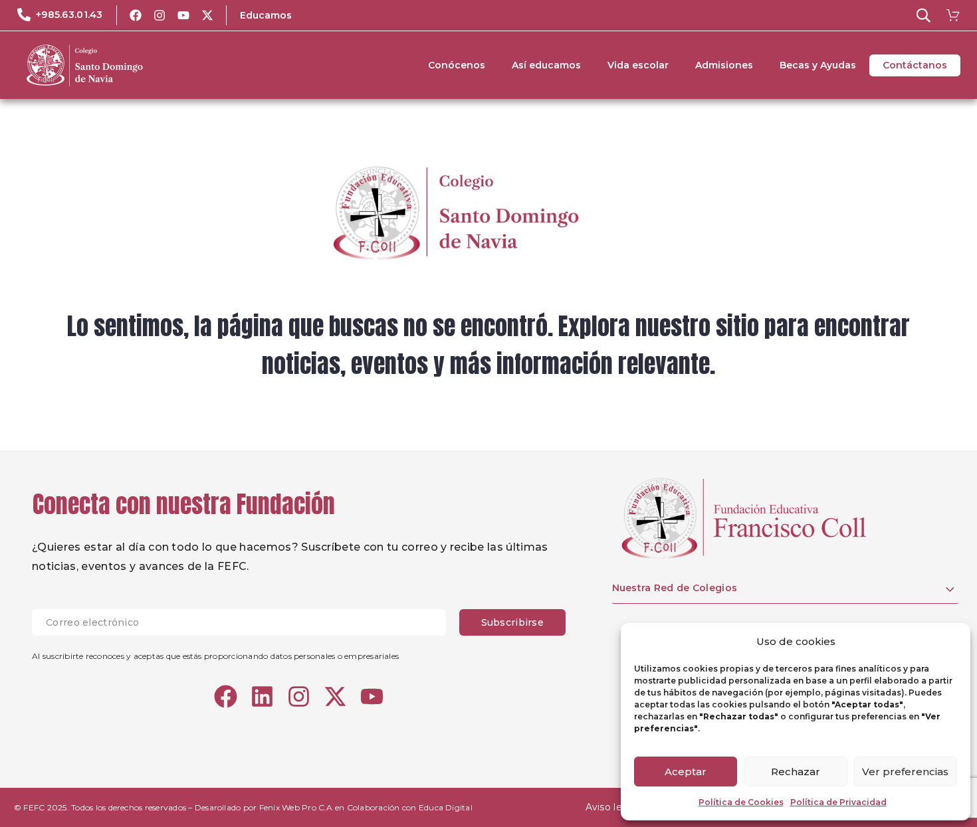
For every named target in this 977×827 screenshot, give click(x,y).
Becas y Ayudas (818, 65)
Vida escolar (638, 65)
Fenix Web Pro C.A (296, 807)
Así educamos (546, 65)
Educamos (266, 15)
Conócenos (456, 65)
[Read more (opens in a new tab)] (60, 15)
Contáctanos (915, 65)
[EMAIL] (245, 622)
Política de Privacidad (838, 802)
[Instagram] (159, 15)
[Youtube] (183, 15)
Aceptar (685, 771)
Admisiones (724, 65)
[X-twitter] (207, 15)
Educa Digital (446, 807)
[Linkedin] (262, 696)
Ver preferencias (905, 771)
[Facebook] (136, 15)
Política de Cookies (741, 802)
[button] (923, 15)
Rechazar (795, 771)
